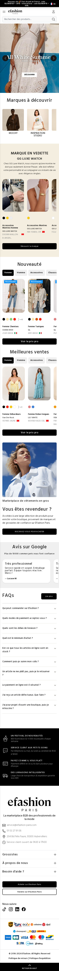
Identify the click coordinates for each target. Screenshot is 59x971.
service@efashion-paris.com (22, 825)
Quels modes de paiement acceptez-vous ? (24, 618)
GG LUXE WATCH (9, 231)
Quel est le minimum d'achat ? (17, 638)
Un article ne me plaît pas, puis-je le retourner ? (26, 673)
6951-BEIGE (33, 333)
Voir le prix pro (29, 341)
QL (29, 330)
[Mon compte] (53, 12)
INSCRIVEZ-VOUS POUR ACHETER (29, 531)
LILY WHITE (32, 417)
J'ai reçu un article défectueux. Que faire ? (23, 695)
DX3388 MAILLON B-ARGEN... (10, 236)
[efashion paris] (16, 11)
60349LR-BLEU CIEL (36, 421)
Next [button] (54, 58)
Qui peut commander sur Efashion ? (20, 608)
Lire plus (49, 596)
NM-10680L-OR (34, 232)
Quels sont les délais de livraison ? (20, 628)
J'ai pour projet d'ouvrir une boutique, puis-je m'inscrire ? (25, 706)
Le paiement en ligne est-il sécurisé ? (21, 685)
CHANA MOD (7, 330)
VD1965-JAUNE (8, 421)
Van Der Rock (8, 417)
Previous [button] (5, 58)
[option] (29, 58)
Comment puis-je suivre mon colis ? (20, 661)
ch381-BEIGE (7, 333)
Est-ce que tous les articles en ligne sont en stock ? (25, 650)
